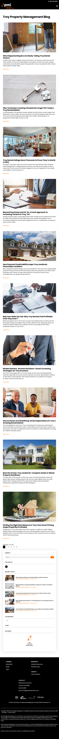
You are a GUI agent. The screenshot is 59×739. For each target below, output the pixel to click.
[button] (6, 566)
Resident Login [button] (35, 667)
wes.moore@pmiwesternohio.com (29, 690)
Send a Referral (35, 674)
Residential (9, 664)
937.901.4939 (54, 1)
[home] (8, 6)
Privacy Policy (11, 712)
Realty (8, 667)
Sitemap (4, 712)
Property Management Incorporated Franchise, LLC (35, 702)
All (7, 620)
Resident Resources (37, 664)
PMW (57, 711)
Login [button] (7, 669)
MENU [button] (57, 6)
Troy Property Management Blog (26, 17)
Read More (6, 69)
